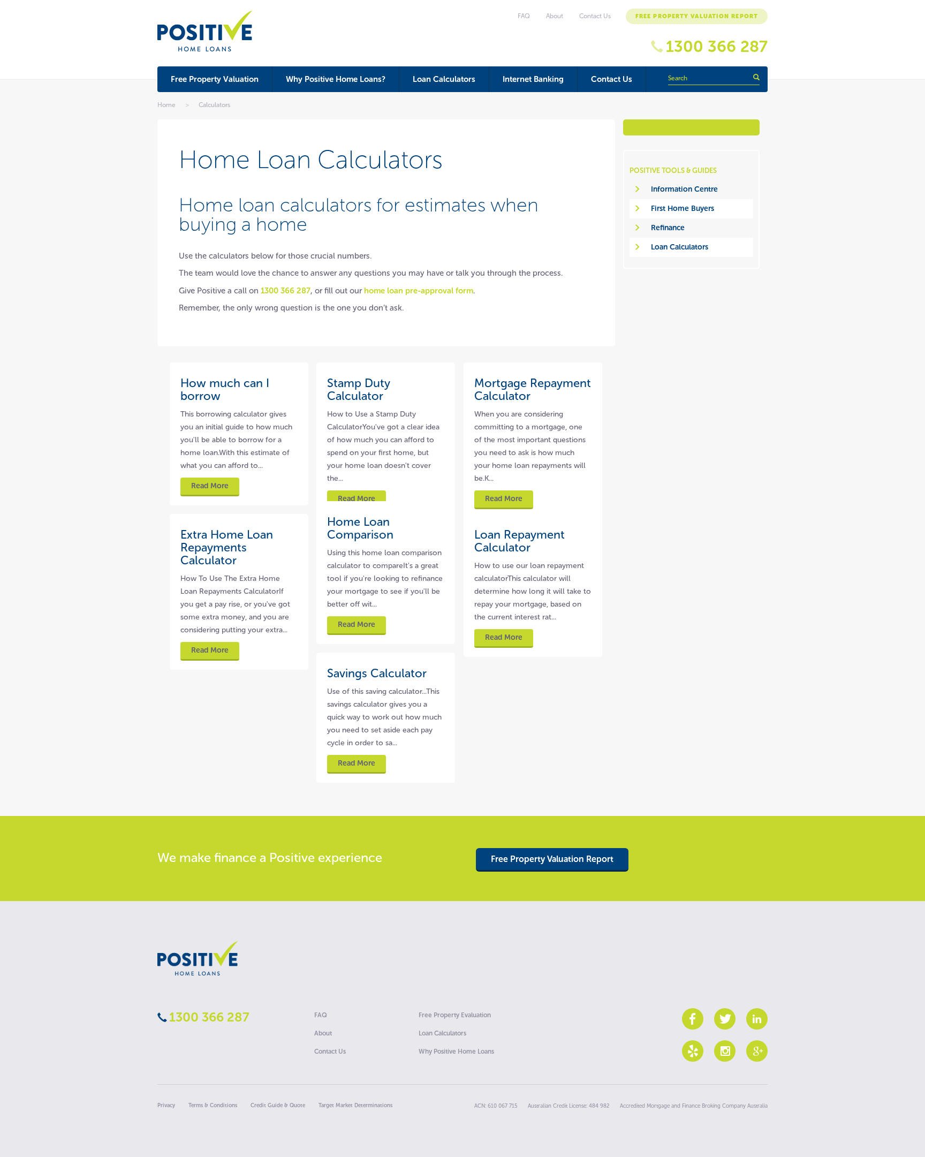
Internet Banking (533, 79)
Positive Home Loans (204, 31)
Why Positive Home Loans (456, 1051)
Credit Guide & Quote (278, 1105)
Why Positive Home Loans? (335, 79)
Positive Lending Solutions (197, 958)
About (554, 16)
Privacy (166, 1105)
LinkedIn (757, 1019)
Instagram (725, 1051)
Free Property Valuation (215, 79)
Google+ (757, 1051)
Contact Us (611, 79)
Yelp (692, 1051)
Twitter (725, 1019)
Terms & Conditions (212, 1105)
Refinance (668, 227)
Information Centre (684, 189)
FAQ (524, 16)
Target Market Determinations (355, 1105)
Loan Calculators (444, 79)
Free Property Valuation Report (696, 16)
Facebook (692, 1019)
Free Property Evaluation (455, 1015)
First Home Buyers (682, 208)
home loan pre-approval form (418, 291)
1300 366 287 (717, 46)
